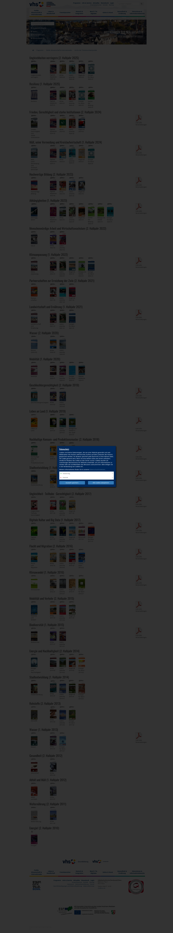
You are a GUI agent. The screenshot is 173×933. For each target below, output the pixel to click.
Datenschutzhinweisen (97, 469)
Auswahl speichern (72, 483)
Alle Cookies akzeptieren (101, 483)
